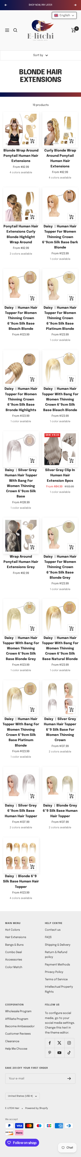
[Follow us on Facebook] (50, 1043)
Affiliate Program (16, 1019)
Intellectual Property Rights (59, 989)
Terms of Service (56, 979)
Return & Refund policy (56, 955)
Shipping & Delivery (57, 945)
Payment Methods (57, 964)
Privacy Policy (54, 972)
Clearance (12, 1041)
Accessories (13, 959)
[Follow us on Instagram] (69, 1043)
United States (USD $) (20, 1096)
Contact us (52, 930)
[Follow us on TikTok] (69, 1053)
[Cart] (73, 30)
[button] (64, 15)
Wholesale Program (18, 1011)
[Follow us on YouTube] (59, 1053)
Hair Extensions (15, 937)
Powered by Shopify (36, 1108)
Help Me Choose (16, 1048)
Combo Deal (13, 952)
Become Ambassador (20, 1026)
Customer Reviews (18, 1033)
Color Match (13, 967)
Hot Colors (12, 930)
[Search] (15, 30)
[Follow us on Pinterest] (50, 1053)
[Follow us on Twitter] (59, 1043)
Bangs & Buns (14, 945)
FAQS (48, 937)
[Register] (69, 1078)
